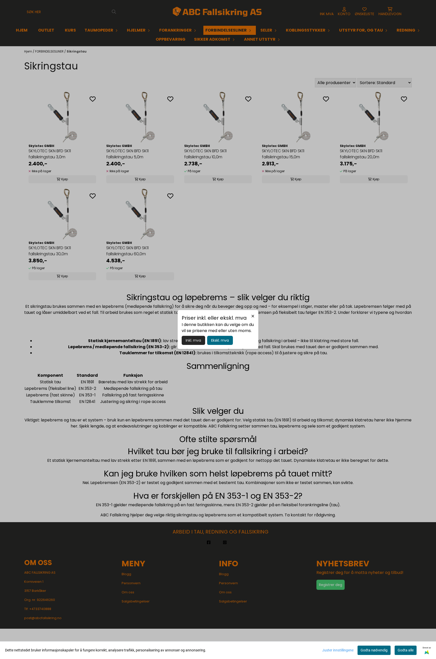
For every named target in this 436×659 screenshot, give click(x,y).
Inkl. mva (193, 340)
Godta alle (406, 650)
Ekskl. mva (220, 340)
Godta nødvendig (374, 650)
